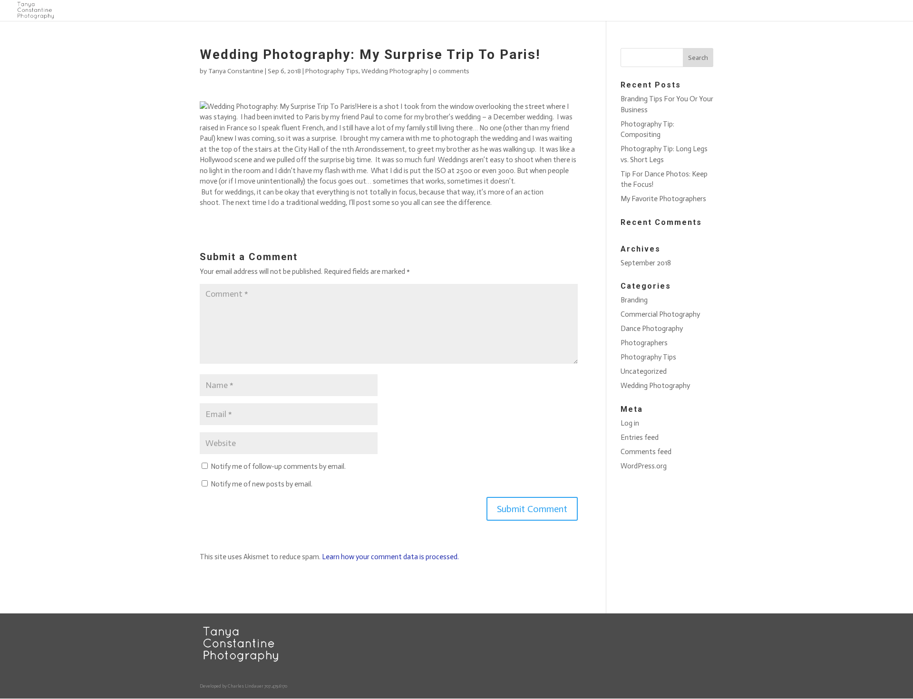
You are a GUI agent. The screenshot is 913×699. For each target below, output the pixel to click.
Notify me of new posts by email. (261, 484)
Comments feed (646, 451)
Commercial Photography (579, 10)
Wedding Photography (869, 10)
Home (283, 10)
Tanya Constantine (235, 71)
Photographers (704, 10)
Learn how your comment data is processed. (390, 557)
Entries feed (640, 437)
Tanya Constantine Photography (459, 10)
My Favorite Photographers (663, 198)
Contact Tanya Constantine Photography (355, 10)
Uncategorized (810, 10)
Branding (523, 10)
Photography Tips (757, 10)
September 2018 (646, 263)
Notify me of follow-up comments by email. (278, 466)
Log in (630, 423)
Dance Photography (649, 10)
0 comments (451, 71)
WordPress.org (644, 466)
